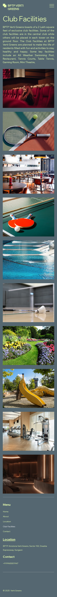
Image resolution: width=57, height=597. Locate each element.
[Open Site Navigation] (51, 6)
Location (7, 521)
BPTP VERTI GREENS (16, 7)
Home (5, 511)
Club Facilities (9, 526)
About (6, 516)
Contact (6, 531)
